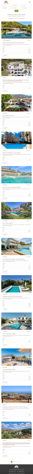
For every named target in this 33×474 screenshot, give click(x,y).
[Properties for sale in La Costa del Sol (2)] (20, 462)
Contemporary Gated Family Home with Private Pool (12, 296)
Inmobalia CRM (22, 473)
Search (16, 10)
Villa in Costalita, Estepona (8, 223)
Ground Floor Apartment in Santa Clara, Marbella (12, 187)
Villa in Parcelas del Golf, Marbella (9, 333)
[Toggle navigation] (30, 2)
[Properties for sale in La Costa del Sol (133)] (21, 462)
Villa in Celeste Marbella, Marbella (9, 369)
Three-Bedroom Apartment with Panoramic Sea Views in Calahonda (15, 407)
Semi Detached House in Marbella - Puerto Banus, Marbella (13, 259)
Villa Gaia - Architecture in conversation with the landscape (13, 42)
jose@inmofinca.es (21, 471)
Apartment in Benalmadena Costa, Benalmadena (11, 152)
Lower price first (16, 18)
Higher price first (22, 18)
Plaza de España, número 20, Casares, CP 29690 (16, 469)
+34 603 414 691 (13, 471)
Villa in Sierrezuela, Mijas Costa (8, 115)
